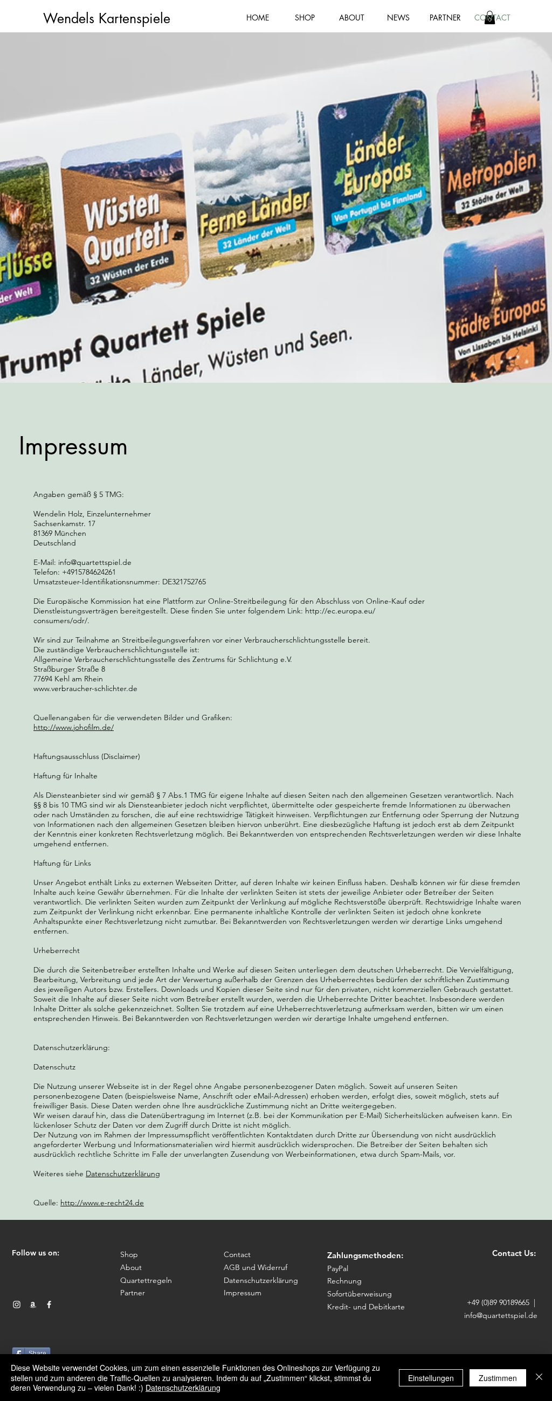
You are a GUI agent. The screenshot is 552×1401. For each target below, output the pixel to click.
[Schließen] (539, 1377)
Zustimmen (498, 1377)
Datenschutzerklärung (123, 1173)
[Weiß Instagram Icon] (17, 1304)
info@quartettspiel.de (500, 1315)
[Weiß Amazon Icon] (33, 1304)
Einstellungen (431, 1377)
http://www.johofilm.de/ (73, 727)
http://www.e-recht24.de (102, 1202)
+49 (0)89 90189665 (498, 1302)
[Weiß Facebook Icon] (49, 1304)
